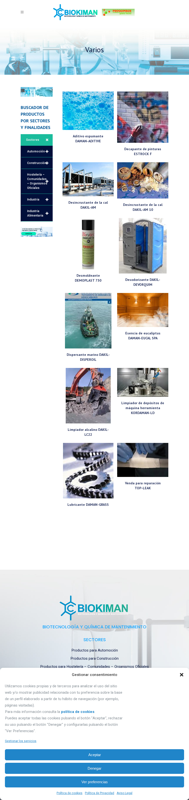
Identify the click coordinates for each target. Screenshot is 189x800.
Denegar (94, 768)
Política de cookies (69, 793)
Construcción (36, 163)
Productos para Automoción (94, 650)
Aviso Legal (124, 793)
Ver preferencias (94, 782)
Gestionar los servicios (20, 741)
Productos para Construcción (94, 658)
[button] (181, 674)
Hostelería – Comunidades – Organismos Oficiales (37, 181)
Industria (33, 199)
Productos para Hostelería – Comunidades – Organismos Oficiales (94, 667)
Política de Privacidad (99, 793)
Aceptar (94, 755)
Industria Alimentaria (35, 213)
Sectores (32, 140)
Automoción (36, 151)
